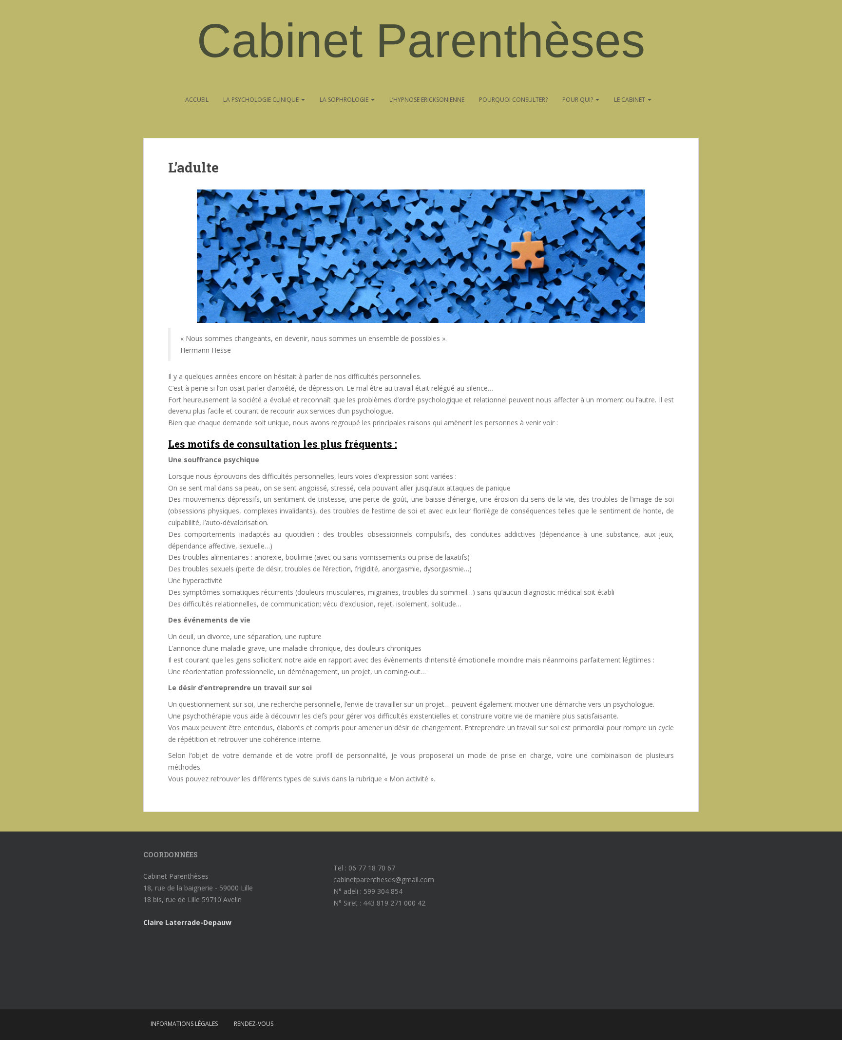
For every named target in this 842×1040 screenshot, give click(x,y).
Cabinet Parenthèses (421, 40)
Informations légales (184, 1024)
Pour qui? (578, 99)
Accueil (197, 99)
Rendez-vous (253, 1024)
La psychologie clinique (261, 99)
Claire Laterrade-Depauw (187, 922)
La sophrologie (345, 99)
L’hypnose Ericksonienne (426, 99)
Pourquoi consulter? (513, 99)
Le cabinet (630, 99)
